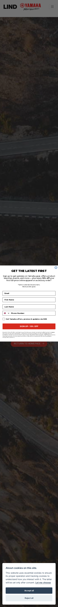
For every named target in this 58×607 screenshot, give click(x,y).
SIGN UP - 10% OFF (29, 326)
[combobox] (6, 313)
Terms (12, 337)
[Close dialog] (56, 267)
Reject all (29, 598)
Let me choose (43, 582)
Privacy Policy (6, 337)
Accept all (29, 590)
